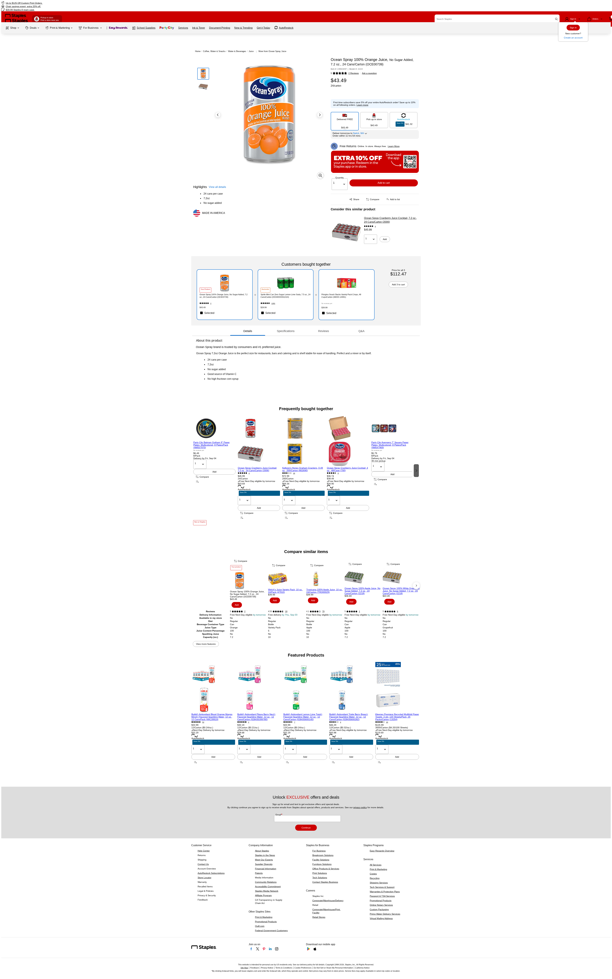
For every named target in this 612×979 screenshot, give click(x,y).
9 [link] (338, 473)
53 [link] (203, 722)
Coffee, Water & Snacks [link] (214, 51)
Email (279, 814)
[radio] (345, 120)
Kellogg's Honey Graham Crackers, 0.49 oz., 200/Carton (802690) (302, 469)
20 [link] (387, 722)
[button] (556, 19)
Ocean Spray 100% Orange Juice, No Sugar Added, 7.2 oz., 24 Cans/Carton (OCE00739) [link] (224, 295)
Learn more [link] (362, 105)
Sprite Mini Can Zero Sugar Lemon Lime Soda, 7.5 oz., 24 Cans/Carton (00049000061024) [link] (285, 295)
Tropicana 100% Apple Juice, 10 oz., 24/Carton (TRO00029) (324, 590)
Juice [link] (251, 51)
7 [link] (294, 722)
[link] (102, 3)
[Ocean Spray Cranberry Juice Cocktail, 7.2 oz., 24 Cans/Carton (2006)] (346, 232)
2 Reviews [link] (353, 73)
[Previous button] (218, 115)
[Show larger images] (320, 175)
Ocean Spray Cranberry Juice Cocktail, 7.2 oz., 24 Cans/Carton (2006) (390, 220)
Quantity (339, 178)
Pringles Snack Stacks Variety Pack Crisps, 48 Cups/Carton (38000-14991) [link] (341, 295)
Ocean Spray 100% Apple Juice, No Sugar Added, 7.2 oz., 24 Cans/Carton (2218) (362, 591)
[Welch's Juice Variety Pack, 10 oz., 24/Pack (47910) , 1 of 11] (287, 578)
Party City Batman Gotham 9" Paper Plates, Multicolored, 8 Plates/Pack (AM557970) (211, 445)
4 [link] (375, 226)
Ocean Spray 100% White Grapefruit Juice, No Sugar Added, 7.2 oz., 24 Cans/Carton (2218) (401, 591)
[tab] (247, 331)
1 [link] (359, 611)
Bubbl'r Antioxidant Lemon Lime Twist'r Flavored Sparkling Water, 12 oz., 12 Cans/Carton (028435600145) (302, 717)
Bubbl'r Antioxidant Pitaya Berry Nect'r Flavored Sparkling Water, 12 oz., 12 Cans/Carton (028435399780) (256, 717)
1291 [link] (273, 303)
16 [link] (294, 473)
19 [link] (286, 611)
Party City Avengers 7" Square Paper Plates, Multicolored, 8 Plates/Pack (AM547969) (389, 445)
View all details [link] (217, 187)
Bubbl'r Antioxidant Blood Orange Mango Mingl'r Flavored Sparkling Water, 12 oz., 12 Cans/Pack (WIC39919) (211, 717)
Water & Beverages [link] (237, 51)
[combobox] (497, 19)
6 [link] (397, 611)
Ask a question (369, 73)
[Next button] (319, 115)
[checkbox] (224, 313)
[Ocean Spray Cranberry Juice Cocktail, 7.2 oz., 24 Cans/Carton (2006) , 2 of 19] (259, 441)
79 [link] (323, 611)
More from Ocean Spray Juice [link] (272, 51)
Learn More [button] (394, 146)
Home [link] (197, 51)
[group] (214, 470)
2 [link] (210, 303)
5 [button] (331, 73)
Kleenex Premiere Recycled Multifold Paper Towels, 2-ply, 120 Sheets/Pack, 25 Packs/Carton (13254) (397, 717)
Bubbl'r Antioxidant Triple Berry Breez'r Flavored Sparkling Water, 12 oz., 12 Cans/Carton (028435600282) (348, 717)
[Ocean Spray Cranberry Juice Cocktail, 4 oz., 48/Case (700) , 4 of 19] (348, 441)
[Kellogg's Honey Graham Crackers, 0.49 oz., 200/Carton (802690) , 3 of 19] (303, 441)
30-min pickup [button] (378, 461)
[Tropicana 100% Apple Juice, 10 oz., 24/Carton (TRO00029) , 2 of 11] (325, 578)
